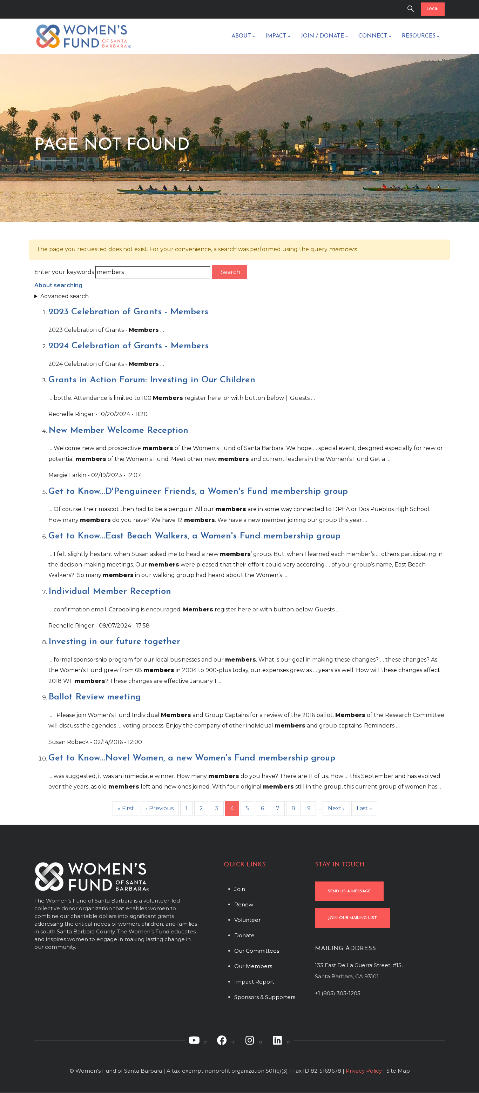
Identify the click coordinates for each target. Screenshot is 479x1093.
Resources (419, 36)
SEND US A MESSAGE (349, 891)
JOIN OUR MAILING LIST (352, 918)
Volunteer (247, 920)
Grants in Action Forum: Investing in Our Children (151, 380)
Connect (372, 36)
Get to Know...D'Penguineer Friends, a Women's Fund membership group (198, 491)
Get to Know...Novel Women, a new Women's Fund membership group (191, 758)
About (241, 36)
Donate (244, 935)
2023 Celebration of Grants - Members (128, 312)
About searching (58, 285)
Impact (275, 36)
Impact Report (254, 981)
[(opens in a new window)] (198, 1040)
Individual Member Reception (109, 591)
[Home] (83, 36)
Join (239, 889)
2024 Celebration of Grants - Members (128, 346)
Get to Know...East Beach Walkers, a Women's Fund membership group (194, 536)
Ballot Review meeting (94, 697)
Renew (243, 904)
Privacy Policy (364, 1070)
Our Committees (256, 950)
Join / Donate (322, 36)
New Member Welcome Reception (118, 430)
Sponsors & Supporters (264, 997)
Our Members (253, 966)
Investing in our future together (114, 641)
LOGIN (433, 9)
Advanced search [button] (64, 296)
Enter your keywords (64, 272)
